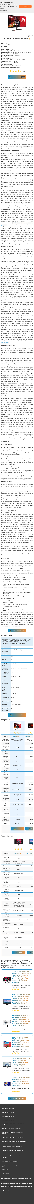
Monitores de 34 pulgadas (8, 1120)
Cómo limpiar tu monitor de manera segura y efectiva (12, 1151)
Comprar (19, 829)
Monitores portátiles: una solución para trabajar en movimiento (14, 1142)
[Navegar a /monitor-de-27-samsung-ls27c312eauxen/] (7, 1085)
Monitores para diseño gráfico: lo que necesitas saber (13, 1123)
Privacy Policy (5, 1169)
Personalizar (3, 10)
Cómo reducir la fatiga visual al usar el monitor (13, 1137)
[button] (29, 36)
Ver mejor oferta (18, 77)
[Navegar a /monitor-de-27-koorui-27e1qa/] (7, 980)
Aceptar (25, 6)
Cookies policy (5, 1173)
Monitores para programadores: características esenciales (13, 1133)
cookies (2, 6)
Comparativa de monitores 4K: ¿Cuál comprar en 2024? (13, 1165)
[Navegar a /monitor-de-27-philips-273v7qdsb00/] (7, 1002)
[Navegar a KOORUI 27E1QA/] (18, 846)
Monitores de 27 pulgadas (8, 1112)
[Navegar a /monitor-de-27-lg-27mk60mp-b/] (7, 1045)
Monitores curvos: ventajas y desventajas (11, 1128)
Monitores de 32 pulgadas (8, 1116)
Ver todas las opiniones (18, 1098)
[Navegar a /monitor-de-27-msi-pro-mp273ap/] (7, 1024)
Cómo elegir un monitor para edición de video (12, 1146)
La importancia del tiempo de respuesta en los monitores (12, 1156)
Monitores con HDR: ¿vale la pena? (10, 1161)
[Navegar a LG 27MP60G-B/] (17, 730)
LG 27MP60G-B (17, 736)
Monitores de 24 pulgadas (8, 1108)
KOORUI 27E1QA (18, 853)
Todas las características (18, 630)
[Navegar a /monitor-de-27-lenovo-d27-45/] (7, 1065)
